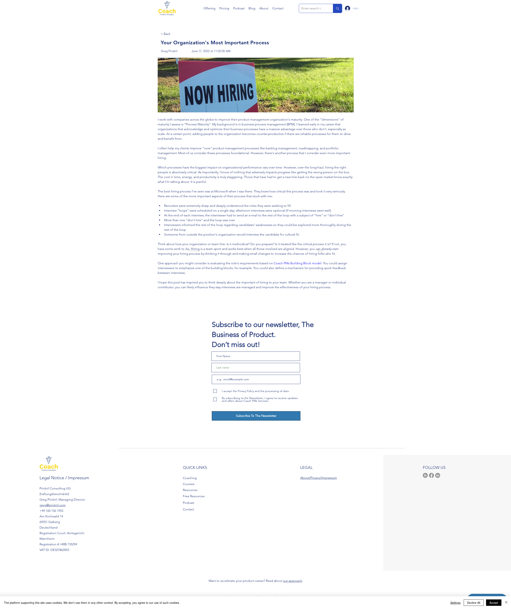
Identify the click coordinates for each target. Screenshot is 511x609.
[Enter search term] (337, 8)
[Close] (506, 602)
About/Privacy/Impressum (318, 478)
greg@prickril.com (53, 505)
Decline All (473, 603)
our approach (292, 581)
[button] (209, 8)
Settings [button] (455, 603)
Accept (493, 603)
